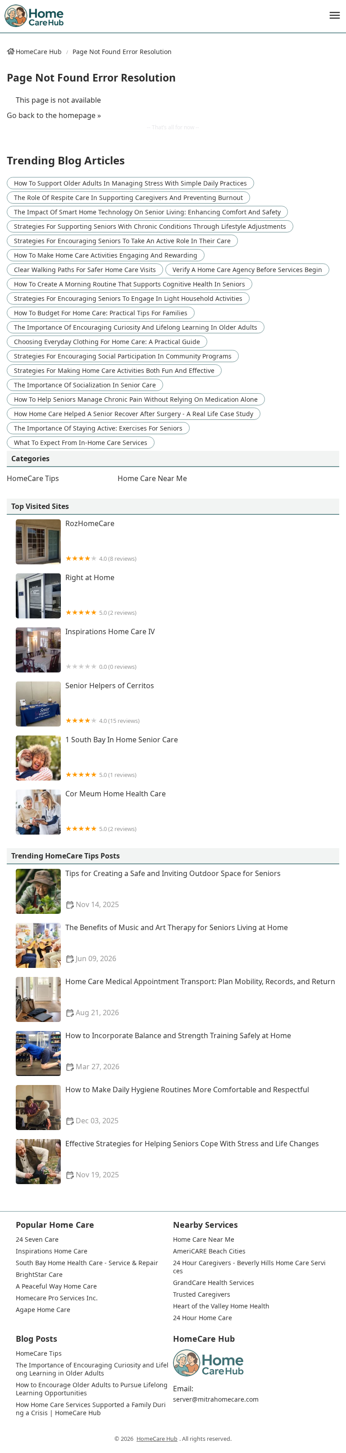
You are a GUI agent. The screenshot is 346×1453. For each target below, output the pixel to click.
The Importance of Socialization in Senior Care (85, 385)
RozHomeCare (101, 540)
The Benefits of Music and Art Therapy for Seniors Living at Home (176, 943)
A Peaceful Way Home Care (56, 1286)
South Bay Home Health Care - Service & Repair (87, 1263)
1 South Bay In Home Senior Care (121, 757)
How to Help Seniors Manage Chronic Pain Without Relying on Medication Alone (136, 399)
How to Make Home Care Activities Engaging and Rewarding (105, 255)
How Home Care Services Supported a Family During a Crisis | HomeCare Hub (91, 1409)
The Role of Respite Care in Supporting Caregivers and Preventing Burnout (128, 197)
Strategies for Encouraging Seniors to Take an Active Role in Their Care (122, 240)
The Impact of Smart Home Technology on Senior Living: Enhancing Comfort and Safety (147, 212)
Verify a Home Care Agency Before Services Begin (247, 269)
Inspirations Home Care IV (110, 648)
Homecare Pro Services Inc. (57, 1298)
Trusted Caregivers (201, 1294)
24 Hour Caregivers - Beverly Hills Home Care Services (249, 1267)
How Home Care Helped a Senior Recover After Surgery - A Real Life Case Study (133, 413)
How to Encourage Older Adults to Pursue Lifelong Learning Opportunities (92, 1389)
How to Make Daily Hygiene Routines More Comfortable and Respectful (187, 1105)
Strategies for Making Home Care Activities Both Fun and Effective (114, 370)
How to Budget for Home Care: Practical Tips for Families (100, 313)
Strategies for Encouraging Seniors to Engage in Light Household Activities (128, 298)
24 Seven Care (37, 1239)
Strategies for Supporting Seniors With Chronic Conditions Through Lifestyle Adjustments (150, 226)
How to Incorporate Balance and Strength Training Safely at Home (178, 1051)
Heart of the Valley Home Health (221, 1306)
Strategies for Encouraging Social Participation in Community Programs (123, 356)
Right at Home (101, 594)
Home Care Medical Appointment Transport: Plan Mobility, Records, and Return (200, 997)
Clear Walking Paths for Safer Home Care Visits (85, 269)
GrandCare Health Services (213, 1283)
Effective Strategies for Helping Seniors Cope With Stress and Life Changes (192, 1159)
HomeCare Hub (39, 51)
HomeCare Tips (33, 478)
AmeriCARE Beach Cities (209, 1251)
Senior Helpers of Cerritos (109, 702)
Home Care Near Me (152, 478)
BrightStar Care (39, 1275)
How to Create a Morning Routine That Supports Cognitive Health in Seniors (129, 284)
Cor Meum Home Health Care (115, 811)
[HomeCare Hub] (34, 16)
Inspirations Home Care (51, 1251)
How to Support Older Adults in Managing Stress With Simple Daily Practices (130, 183)
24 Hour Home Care (202, 1318)
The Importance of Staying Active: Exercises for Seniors (98, 428)
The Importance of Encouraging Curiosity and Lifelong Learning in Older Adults (135, 327)
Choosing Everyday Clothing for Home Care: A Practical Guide (107, 341)
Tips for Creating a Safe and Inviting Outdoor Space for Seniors (173, 889)
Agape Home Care (43, 1310)
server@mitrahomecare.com (216, 1399)
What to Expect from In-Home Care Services (80, 442)
